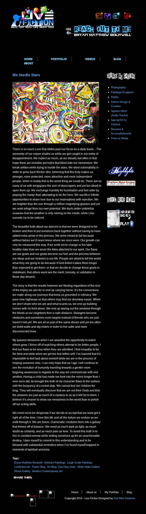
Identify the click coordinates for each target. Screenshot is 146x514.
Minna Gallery (22, 471)
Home (74, 492)
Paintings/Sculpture (122, 92)
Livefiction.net (22, 466)
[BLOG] (113, 59)
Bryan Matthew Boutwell (28, 462)
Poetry (115, 97)
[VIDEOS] (86, 59)
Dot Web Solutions (124, 498)
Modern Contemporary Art (47, 471)
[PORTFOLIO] (55, 59)
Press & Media (119, 138)
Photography (118, 87)
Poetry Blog (38, 466)
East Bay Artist (66, 466)
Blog (129, 492)
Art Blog (51, 466)
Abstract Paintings (54, 462)
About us (91, 492)
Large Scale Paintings (79, 462)
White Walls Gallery (88, 466)
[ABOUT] (24, 63)
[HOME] (24, 59)
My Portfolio (112, 492)
